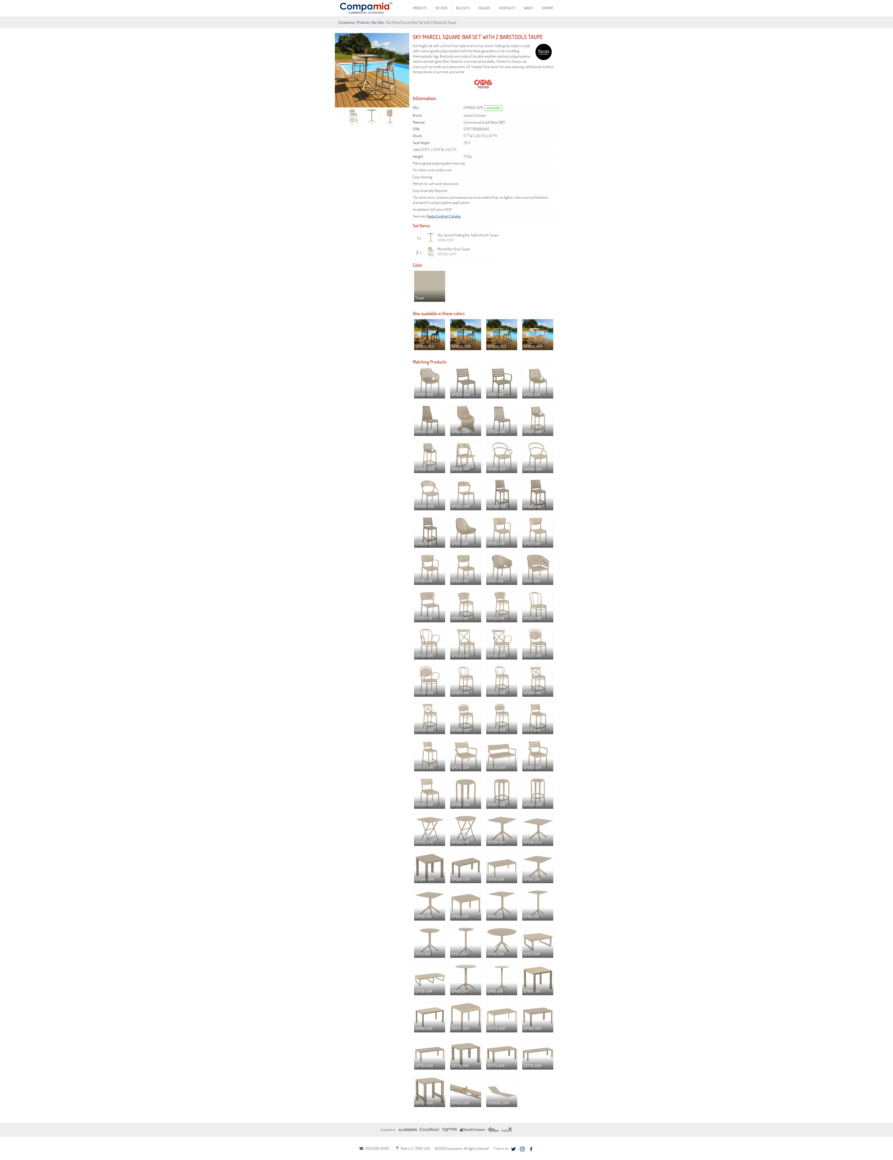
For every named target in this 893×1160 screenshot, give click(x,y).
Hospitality (507, 8)
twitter (513, 1149)
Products (420, 8)
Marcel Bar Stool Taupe (453, 251)
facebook (531, 1149)
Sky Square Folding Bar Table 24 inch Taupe (467, 237)
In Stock (441, 8)
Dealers (484, 8)
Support (548, 8)
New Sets (463, 8)
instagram (522, 1149)
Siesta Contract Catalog (443, 216)
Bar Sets (378, 22)
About (528, 8)
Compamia (346, 22)
